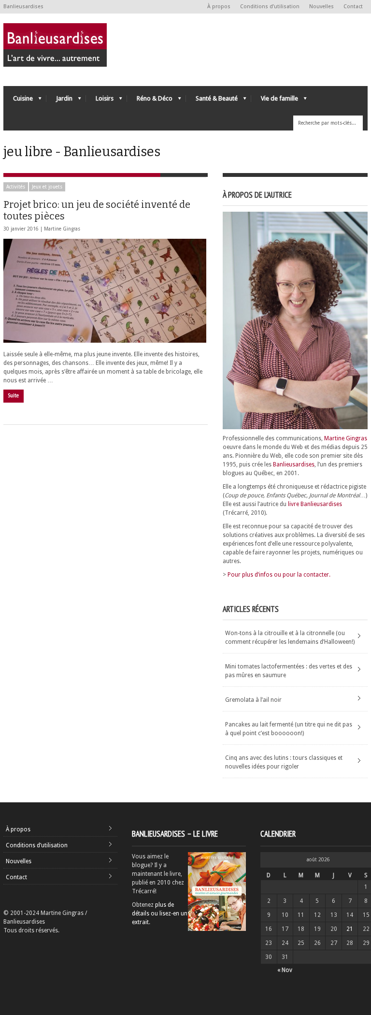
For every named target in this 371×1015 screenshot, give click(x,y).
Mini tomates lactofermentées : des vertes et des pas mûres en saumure (288, 671)
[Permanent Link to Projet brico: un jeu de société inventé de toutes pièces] (104, 291)
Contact (353, 6)
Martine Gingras (62, 229)
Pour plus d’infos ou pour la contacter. (279, 574)
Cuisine (18, 101)
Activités (15, 186)
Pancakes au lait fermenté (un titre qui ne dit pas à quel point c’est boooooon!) (288, 729)
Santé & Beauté (212, 101)
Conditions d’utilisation (270, 6)
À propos (218, 6)
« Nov (284, 970)
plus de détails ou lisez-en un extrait (159, 913)
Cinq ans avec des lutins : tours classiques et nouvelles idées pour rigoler (283, 762)
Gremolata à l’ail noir (253, 699)
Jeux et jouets (47, 186)
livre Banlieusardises (315, 504)
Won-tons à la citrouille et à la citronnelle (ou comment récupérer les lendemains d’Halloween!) (290, 637)
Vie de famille (274, 101)
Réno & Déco (149, 101)
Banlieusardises (293, 464)
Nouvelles (321, 6)
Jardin (59, 101)
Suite (13, 395)
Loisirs (100, 101)
